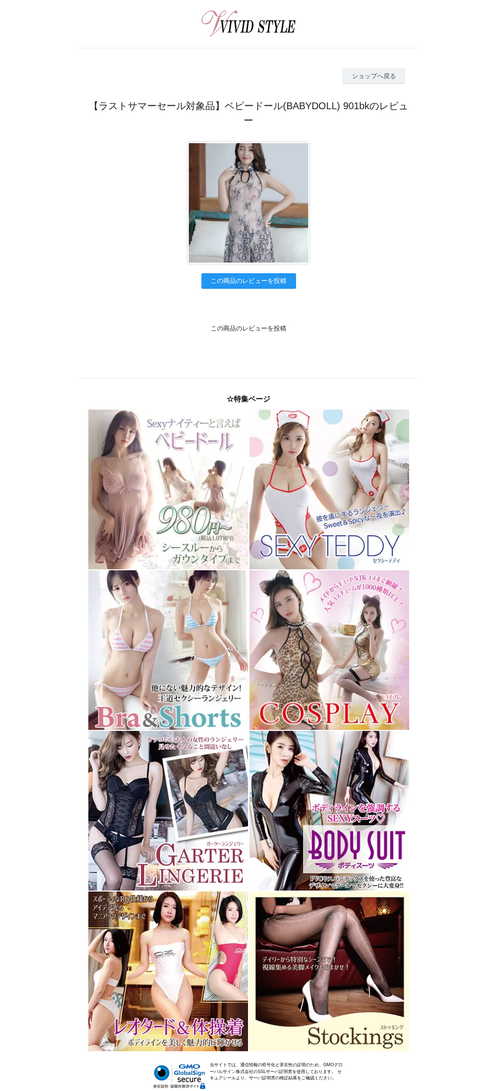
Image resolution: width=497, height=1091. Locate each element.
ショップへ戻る (374, 76)
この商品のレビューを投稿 (248, 280)
